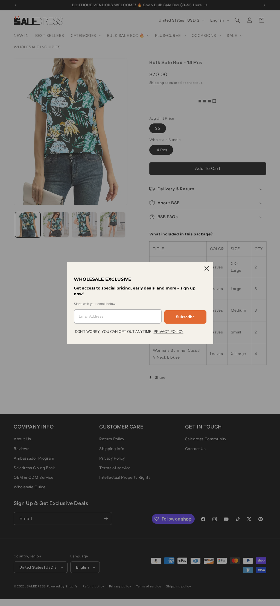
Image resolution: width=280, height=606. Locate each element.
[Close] (206, 268)
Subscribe (185, 317)
